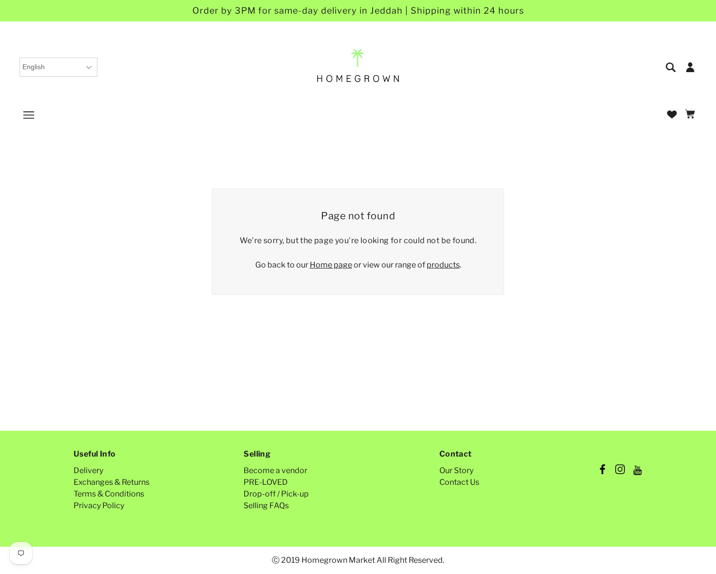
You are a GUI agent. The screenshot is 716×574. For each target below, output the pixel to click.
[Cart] (691, 114)
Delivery (88, 470)
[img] (671, 66)
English (33, 67)
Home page (331, 264)
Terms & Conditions (109, 493)
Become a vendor (275, 470)
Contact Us (459, 482)
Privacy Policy (99, 505)
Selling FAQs (266, 505)
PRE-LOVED (266, 482)
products (443, 264)
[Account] (690, 66)
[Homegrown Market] (358, 66)
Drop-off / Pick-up (276, 493)
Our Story (456, 470)
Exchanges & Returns (112, 482)
